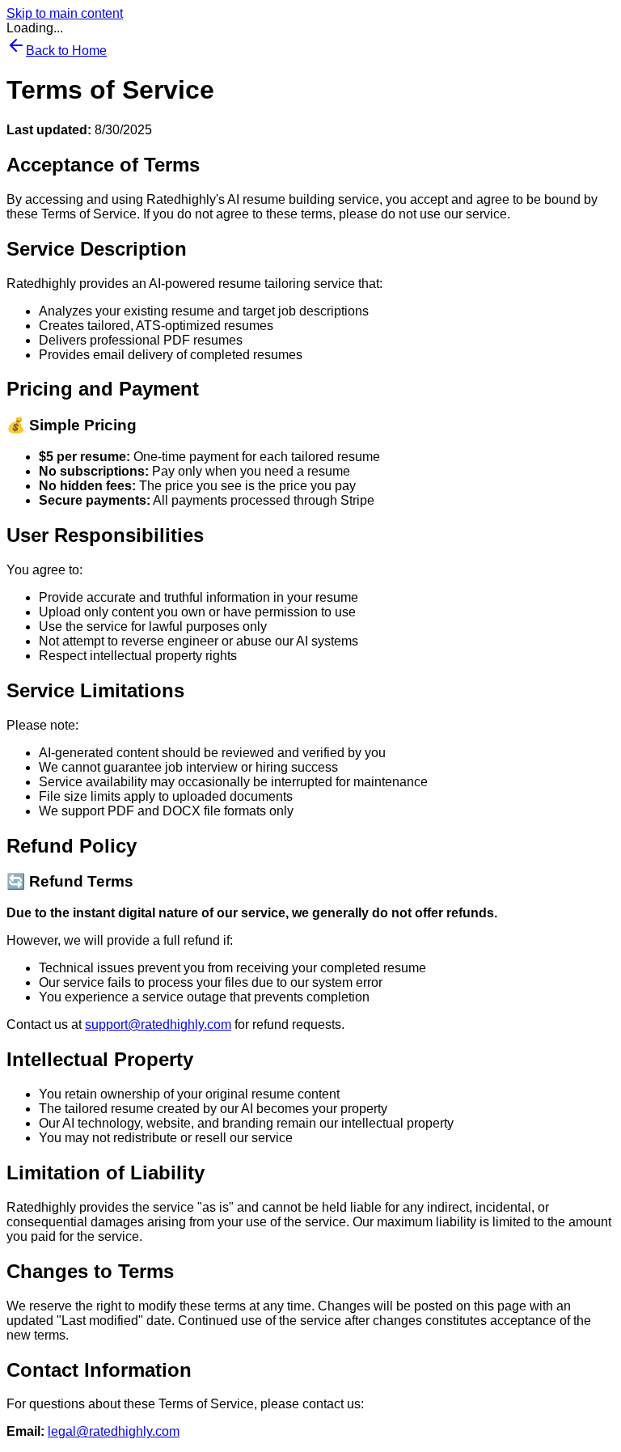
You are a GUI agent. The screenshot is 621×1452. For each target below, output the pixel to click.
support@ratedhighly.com (158, 1024)
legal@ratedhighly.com (114, 1431)
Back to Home (66, 50)
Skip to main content (64, 13)
